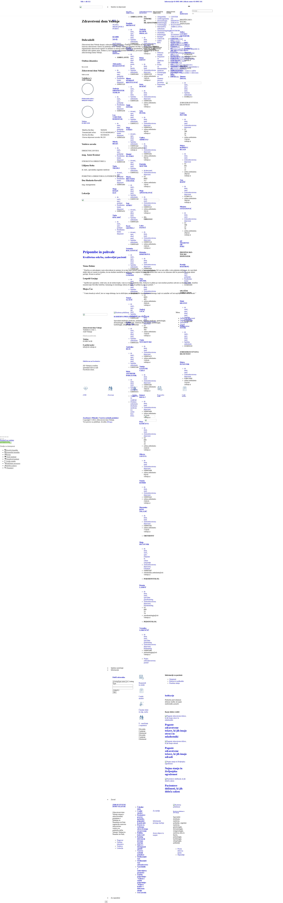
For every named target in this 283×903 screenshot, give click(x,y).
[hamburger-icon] (189, 6)
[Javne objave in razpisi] (155, 829)
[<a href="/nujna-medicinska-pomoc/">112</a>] (115, 14)
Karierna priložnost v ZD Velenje (179, 812)
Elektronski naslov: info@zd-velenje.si (88, 99)
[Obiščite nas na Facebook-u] (85, 355)
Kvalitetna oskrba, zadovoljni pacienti (104, 257)
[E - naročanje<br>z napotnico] (141, 717)
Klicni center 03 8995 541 (193, 1)
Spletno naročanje (117, 668)
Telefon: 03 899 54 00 (86, 122)
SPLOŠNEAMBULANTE (130, 12)
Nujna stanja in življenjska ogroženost (173, 771)
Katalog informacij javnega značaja (182, 59)
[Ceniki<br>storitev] (141, 690)
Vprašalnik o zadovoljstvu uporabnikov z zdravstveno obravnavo (184, 68)
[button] (5, 442)
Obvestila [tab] (142, 729)
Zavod (113, 799)
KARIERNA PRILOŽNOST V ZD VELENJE (131, 317)
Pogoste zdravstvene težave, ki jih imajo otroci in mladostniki (176, 730)
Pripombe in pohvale (99, 252)
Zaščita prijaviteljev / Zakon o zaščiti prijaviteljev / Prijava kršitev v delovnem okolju (184, 73)
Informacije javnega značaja (158, 822)
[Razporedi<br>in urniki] (141, 677)
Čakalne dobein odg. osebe (143, 711)
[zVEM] (85, 388)
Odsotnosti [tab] (142, 733)
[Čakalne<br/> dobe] (135, 388)
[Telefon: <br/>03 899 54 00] (88, 112)
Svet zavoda (174, 77)
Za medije (156, 811)
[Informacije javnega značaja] (155, 817)
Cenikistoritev (141, 697)
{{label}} (116, 690)
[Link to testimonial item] (83, 262)
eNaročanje (111, 395)
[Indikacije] (167, 689)
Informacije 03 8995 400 (174, 1)
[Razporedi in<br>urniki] (160, 388)
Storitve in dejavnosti (118, 7)
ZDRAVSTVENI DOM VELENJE (119, 805)
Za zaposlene (115, 898)
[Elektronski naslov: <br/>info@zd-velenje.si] (88, 89)
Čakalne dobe (175, 47)
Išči (114, 692)
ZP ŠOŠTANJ (184, 13)
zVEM (84, 395)
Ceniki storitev (175, 41)
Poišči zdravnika (119, 677)
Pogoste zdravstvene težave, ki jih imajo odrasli (176, 752)
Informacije (115, 670)
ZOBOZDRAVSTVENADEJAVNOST (145, 12)
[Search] (193, 13)
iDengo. (110, 422)
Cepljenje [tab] (142, 731)
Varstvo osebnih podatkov (179, 43)
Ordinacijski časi (176, 63)
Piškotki (95, 418)
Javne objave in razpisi (178, 61)
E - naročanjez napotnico (143, 724)
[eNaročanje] (110, 388)
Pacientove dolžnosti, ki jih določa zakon (173, 788)
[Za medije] (155, 806)
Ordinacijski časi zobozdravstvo (181, 65)
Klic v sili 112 (85, 1)
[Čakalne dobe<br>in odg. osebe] (141, 704)
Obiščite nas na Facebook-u (91, 361)
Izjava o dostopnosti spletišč (180, 45)
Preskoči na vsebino (7, 440)
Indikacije (169, 695)
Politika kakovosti (176, 39)
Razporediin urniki (142, 684)
